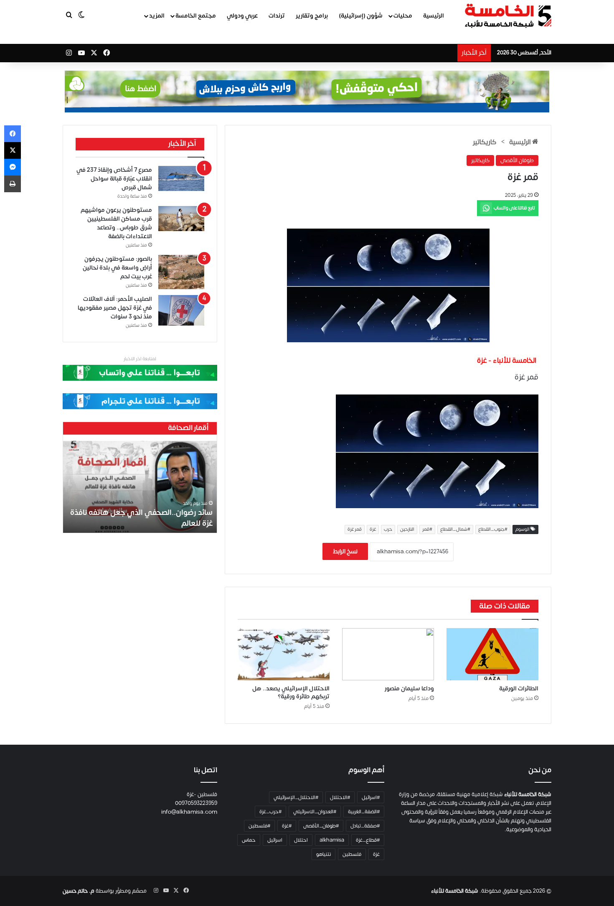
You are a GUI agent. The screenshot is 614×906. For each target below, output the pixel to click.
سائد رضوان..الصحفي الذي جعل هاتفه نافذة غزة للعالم (141, 517)
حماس (249, 840)
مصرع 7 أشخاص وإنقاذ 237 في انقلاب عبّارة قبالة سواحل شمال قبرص (114, 178)
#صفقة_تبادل (365, 826)
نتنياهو (323, 854)
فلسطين (352, 854)
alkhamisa (332, 840)
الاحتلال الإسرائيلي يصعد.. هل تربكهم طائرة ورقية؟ (291, 692)
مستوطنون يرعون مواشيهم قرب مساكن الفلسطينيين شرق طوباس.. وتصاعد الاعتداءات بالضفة (116, 223)
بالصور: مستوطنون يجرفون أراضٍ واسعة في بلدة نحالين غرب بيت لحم (117, 267)
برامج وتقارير (312, 15)
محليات (402, 15)
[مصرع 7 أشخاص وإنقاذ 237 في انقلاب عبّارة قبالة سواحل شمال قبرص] (181, 178)
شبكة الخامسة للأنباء (454, 891)
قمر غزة (355, 529)
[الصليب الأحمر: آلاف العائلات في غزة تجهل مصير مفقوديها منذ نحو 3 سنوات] (181, 310)
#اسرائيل (371, 797)
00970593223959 (196, 803)
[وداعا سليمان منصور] (388, 654)
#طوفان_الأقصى (321, 826)
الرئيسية (433, 15)
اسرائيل (274, 840)
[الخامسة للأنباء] (507, 16)
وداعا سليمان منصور (409, 688)
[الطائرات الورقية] (492, 654)
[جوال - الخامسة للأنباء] (307, 91)
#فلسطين (259, 826)
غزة (373, 529)
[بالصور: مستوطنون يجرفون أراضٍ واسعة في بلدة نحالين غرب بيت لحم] (181, 272)
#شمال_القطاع (455, 529)
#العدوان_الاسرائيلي (314, 811)
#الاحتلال (340, 797)
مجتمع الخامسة (195, 15)
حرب (388, 529)
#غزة (287, 826)
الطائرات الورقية (518, 688)
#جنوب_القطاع (492, 529)
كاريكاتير (484, 142)
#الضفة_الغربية (364, 811)
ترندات (277, 15)
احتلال (301, 840)
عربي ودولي (242, 15)
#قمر (427, 529)
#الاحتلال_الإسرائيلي (296, 797)
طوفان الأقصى (517, 160)
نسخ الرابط (345, 551)
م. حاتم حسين (78, 891)
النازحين (407, 529)
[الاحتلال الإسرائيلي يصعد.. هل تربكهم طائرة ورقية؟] (284, 654)
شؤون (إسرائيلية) (361, 15)
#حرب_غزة (270, 811)
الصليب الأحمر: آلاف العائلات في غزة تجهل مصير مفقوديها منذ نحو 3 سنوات (115, 307)
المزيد (157, 15)
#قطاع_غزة (368, 840)
